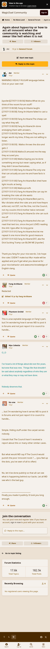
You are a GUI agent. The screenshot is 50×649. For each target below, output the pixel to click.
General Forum (25, 49)
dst (8, 49)
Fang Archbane (15, 284)
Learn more (5, 4)
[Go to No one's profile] (4, 403)
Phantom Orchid (16, 312)
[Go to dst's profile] (3, 49)
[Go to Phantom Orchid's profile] (4, 313)
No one (12, 402)
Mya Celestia (14, 345)
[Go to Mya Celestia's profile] (4, 346)
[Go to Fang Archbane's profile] (4, 285)
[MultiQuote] (3, 275)
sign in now (16, 522)
